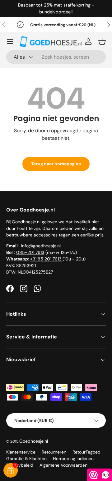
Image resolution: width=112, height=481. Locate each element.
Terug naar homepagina (56, 164)
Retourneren (54, 452)
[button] (102, 41)
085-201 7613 (30, 252)
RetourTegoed (86, 452)
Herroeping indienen (73, 458)
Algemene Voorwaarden (63, 465)
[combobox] (56, 57)
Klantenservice (20, 452)
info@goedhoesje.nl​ (40, 246)
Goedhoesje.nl (33, 441)
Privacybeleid (19, 465)
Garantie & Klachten (26, 458)
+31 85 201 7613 (46, 259)
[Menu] (10, 41)
